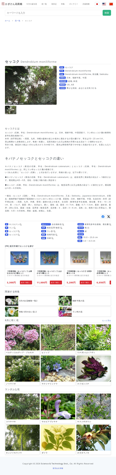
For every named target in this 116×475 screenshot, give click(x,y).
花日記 (54, 4)
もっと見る (106, 320)
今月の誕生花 (31, 4)
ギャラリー (73, 4)
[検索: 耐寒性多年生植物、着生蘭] (110, 224)
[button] (10, 110)
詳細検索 (86, 4)
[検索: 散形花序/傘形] (61, 227)
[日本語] (97, 4)
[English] (104, 4)
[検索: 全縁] (52, 238)
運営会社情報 (58, 468)
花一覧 (44, 4)
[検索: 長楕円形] (56, 234)
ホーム (7, 21)
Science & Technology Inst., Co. (57, 463)
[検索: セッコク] (18, 231)
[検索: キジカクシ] (20, 224)
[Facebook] (103, 216)
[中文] (111, 4)
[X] (108, 216)
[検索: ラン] (14, 227)
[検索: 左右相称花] (63, 224)
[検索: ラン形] (54, 231)
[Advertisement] (58, 41)
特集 (63, 4)
